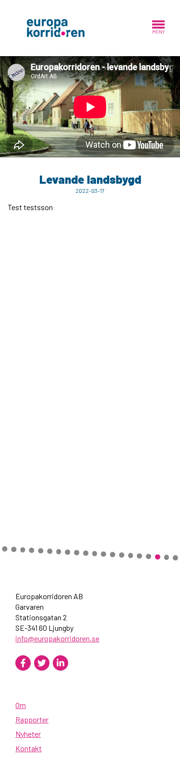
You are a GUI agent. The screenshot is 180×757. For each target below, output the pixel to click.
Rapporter (31, 719)
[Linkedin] (60, 663)
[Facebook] (23, 663)
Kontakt (28, 748)
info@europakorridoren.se (57, 638)
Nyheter (28, 733)
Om (20, 705)
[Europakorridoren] (55, 27)
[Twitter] (41, 663)
